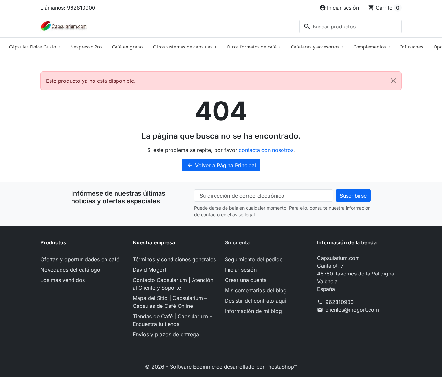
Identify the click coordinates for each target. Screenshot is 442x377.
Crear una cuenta (246, 280)
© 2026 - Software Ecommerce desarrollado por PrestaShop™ (221, 366)
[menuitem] (34, 47)
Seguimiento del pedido (254, 259)
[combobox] (350, 26)
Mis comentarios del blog (256, 290)
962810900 (340, 302)
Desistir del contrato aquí (255, 300)
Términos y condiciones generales (174, 259)
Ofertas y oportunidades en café (79, 259)
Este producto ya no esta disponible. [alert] (91, 81)
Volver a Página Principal (221, 165)
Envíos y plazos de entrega (166, 334)
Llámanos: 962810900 (67, 8)
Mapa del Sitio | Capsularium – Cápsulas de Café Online (170, 302)
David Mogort (149, 269)
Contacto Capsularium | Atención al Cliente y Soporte (173, 284)
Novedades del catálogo (70, 269)
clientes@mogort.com (352, 310)
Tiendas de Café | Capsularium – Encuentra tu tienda (172, 320)
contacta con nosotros (266, 150)
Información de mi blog (253, 311)
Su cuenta (237, 242)
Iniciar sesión (241, 269)
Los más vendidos (62, 280)
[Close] (393, 81)
